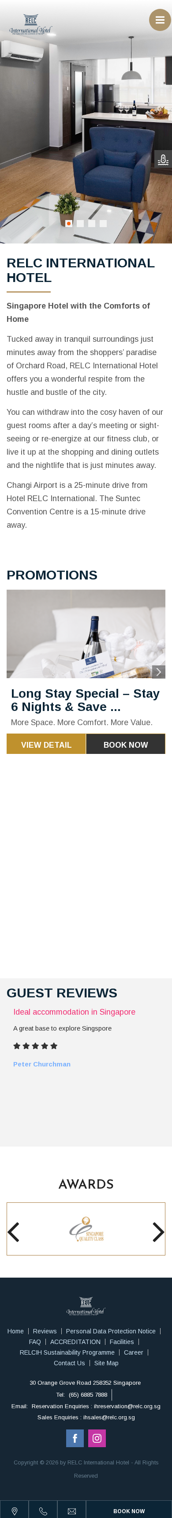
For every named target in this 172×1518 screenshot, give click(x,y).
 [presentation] (13, 1231)
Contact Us (69, 1363)
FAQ (35, 1341)
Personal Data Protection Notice (111, 1331)
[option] (86, 672)
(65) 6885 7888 (88, 1394)
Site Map (106, 1363)
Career (133, 1352)
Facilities (122, 1341)
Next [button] (158, 672)
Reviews (45, 1331)
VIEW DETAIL (46, 745)
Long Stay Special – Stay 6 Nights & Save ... (85, 700)
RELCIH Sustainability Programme (67, 1352)
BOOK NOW (126, 745)
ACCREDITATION (75, 1341)
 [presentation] (159, 1231)
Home (15, 1331)
